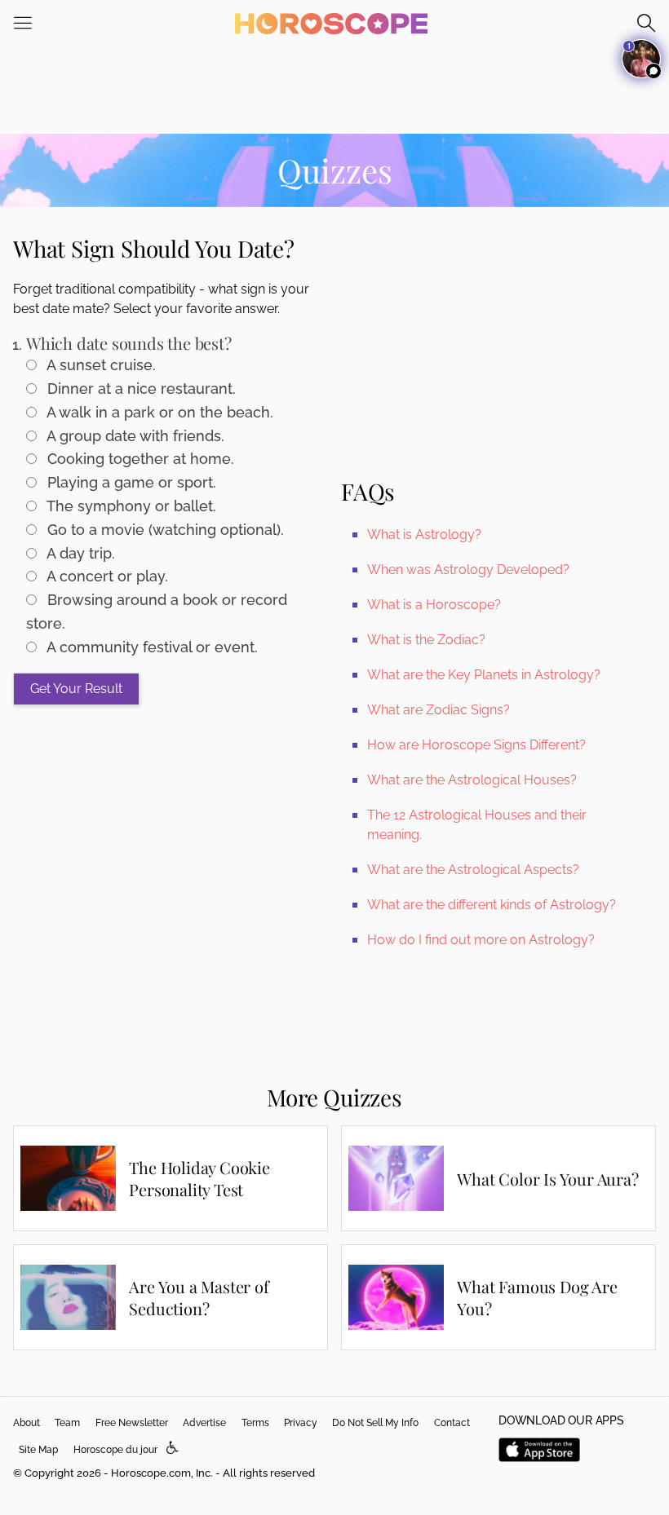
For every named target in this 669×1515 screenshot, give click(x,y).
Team (67, 1423)
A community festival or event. (150, 647)
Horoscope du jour (115, 1449)
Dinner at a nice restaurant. (139, 388)
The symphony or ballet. (129, 506)
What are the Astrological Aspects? (473, 869)
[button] (172, 1448)
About (26, 1423)
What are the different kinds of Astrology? (491, 904)
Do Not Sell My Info (375, 1423)
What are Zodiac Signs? (438, 710)
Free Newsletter (131, 1423)
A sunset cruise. (99, 364)
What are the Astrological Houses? (472, 780)
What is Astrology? (424, 534)
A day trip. (79, 553)
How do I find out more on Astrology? (481, 939)
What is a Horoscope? (434, 604)
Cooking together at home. (138, 458)
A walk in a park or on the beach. (158, 412)
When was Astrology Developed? (468, 569)
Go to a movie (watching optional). (163, 529)
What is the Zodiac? (426, 639)
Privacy (300, 1423)
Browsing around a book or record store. (156, 611)
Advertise (204, 1423)
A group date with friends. (133, 435)
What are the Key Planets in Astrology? (483, 674)
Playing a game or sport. (129, 482)
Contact (452, 1423)
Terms (255, 1423)
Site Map (38, 1449)
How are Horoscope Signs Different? (476, 745)
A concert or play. (105, 576)
